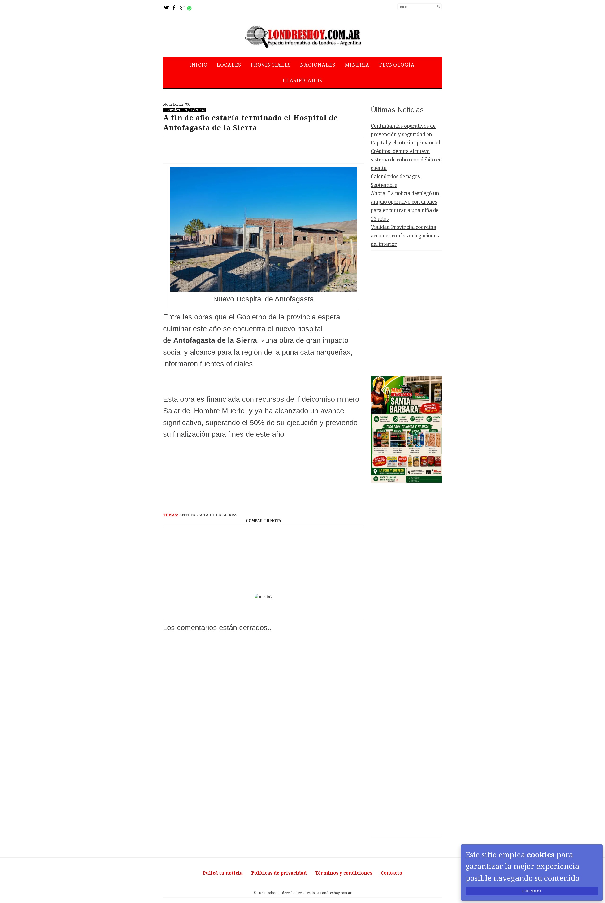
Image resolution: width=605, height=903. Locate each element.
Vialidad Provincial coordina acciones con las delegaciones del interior (405, 235)
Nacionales (318, 65)
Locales (229, 65)
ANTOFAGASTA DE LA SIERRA (208, 515)
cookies (541, 855)
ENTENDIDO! (531, 891)
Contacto (391, 873)
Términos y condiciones (343, 873)
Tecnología (397, 65)
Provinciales (271, 65)
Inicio (198, 65)
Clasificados (302, 80)
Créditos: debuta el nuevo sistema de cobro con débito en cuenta (406, 159)
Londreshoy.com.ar (336, 893)
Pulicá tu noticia (223, 873)
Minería (357, 65)
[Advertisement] (263, 150)
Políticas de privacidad (279, 873)
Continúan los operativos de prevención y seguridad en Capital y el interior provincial (405, 134)
